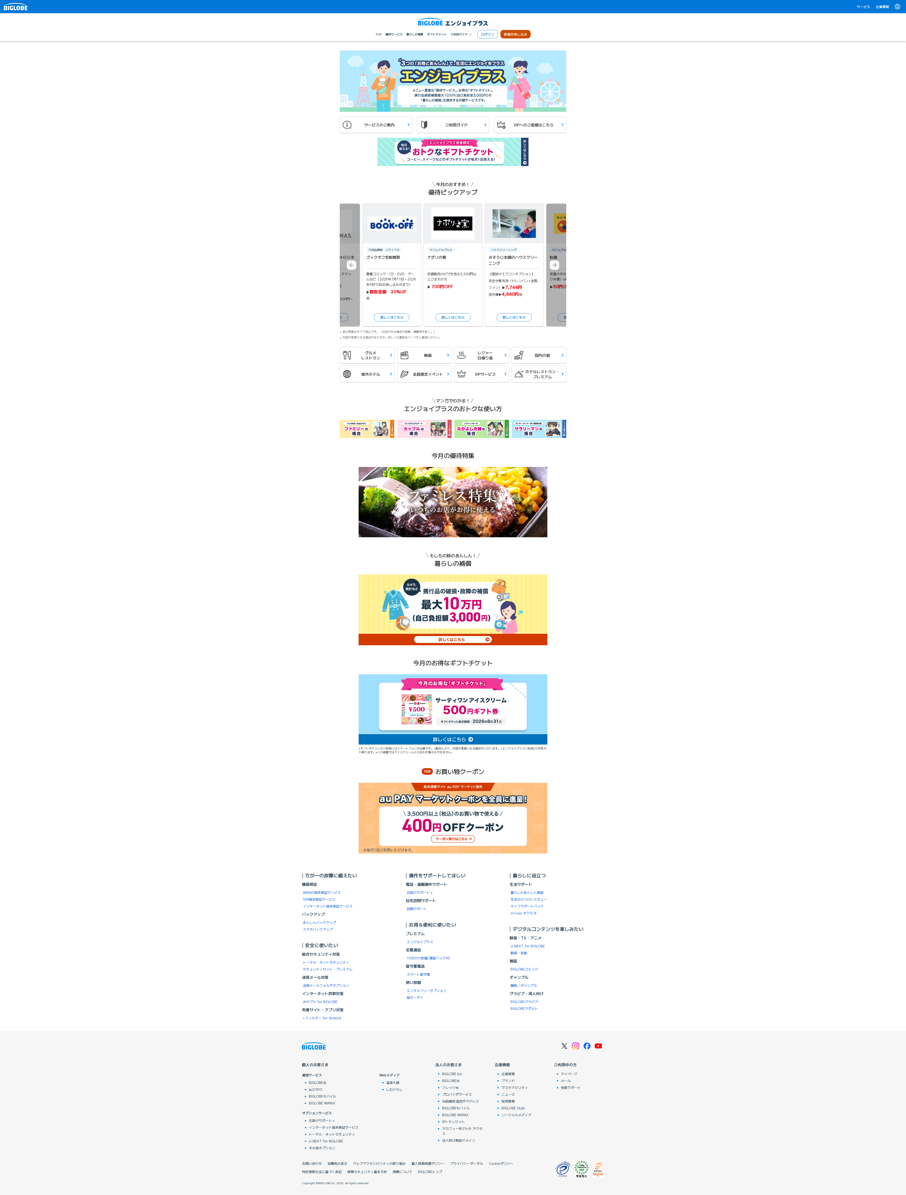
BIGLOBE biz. (452, 1073)
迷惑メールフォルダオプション (326, 985)
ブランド (508, 1080)
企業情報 (882, 6)
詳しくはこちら (391, 317)
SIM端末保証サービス (319, 899)
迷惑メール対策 (315, 977)
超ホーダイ (415, 997)
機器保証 (309, 884)
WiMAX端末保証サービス (322, 892)
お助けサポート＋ (420, 892)
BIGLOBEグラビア (524, 1001)
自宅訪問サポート (421, 900)
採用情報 (508, 1101)
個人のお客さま (315, 1064)
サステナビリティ (515, 1087)
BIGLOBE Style (513, 1108)
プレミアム (415, 933)
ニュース (508, 1094)
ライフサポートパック (527, 906)
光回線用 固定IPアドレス (460, 1101)
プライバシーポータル (466, 1163)
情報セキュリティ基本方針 (367, 1171)
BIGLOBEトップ (430, 1171)
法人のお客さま (448, 1064)
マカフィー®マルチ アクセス (462, 1131)
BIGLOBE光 (317, 1082)
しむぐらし (394, 1089)
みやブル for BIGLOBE (320, 1001)
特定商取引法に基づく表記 (322, 1171)
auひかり (316, 1089)
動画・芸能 (519, 952)
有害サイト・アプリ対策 (323, 1009)
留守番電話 (415, 966)
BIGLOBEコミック (524, 969)
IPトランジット (453, 1121)
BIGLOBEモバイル (322, 1096)
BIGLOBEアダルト (524, 1008)
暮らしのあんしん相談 (527, 892)
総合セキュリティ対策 (321, 954)
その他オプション (322, 1147)
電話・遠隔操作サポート (426, 884)
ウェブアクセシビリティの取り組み (379, 1163)
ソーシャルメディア (516, 1114)
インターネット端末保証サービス (327, 906)
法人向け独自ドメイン (458, 1140)
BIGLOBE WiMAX (322, 1103)
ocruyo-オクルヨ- (524, 913)
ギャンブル (519, 977)
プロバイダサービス (457, 1094)
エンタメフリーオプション (426, 990)
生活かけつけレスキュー (529, 899)
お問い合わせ (312, 1163)
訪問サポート (417, 908)
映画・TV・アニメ (525, 938)
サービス (863, 6)
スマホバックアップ (318, 929)
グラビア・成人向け (527, 993)
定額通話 (413, 950)
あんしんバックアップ (319, 922)
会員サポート (571, 1087)
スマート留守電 (418, 974)
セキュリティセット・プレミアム (327, 969)
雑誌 (513, 961)
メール (566, 1080)
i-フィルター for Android (322, 1018)
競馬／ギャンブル (524, 985)
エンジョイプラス (420, 941)
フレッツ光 (450, 1087)
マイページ (569, 1073)
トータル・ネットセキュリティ (326, 962)
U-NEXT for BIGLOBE (528, 946)
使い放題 (413, 982)
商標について (402, 1171)
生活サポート (521, 884)
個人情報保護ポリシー (428, 1163)
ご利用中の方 (565, 1064)
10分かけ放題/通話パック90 (428, 958)
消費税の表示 (337, 1163)
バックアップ (313, 914)
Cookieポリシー (501, 1163)
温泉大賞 (392, 1082)
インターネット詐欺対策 (323, 993)
